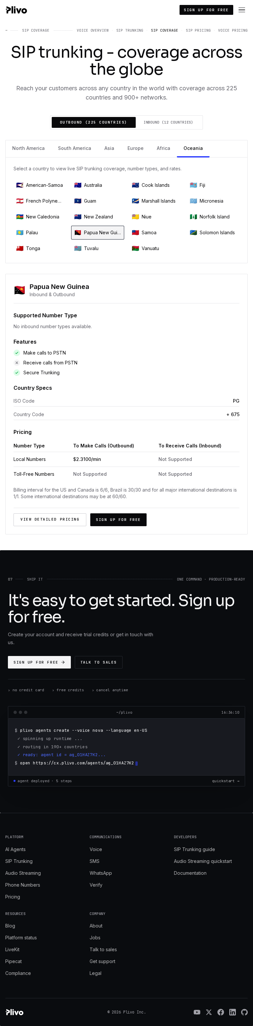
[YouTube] (197, 1012)
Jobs (95, 937)
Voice (96, 849)
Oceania (193, 148)
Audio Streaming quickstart (203, 861)
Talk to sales (98, 662)
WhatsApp (101, 873)
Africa (163, 148)
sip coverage (164, 30)
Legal (95, 973)
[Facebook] (220, 1012)
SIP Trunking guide (194, 849)
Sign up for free (206, 10)
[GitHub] (244, 1012)
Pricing (12, 896)
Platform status (21, 937)
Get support (102, 961)
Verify (96, 885)
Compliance (18, 973)
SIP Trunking (19, 861)
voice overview (92, 30)
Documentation (190, 873)
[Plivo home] (16, 10)
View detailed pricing (49, 519)
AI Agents (15, 849)
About (96, 925)
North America (28, 148)
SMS (94, 861)
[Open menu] (242, 10)
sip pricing (198, 30)
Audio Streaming (23, 873)
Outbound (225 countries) (93, 122)
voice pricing (233, 30)
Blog (10, 925)
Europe (135, 148)
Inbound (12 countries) (169, 122)
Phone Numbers (22, 885)
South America (74, 148)
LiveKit (12, 949)
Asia (109, 148)
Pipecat (13, 961)
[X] (209, 1012)
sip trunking (130, 30)
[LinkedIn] (232, 1012)
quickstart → (225, 781)
